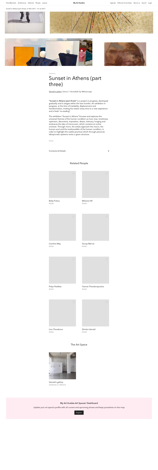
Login (150, 3)
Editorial (31, 3)
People (38, 3)
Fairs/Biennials (11, 3)
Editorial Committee (124, 3)
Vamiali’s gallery (55, 92)
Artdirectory (22, 3)
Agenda (113, 3)
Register (79, 413)
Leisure (44, 3)
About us (136, 3)
